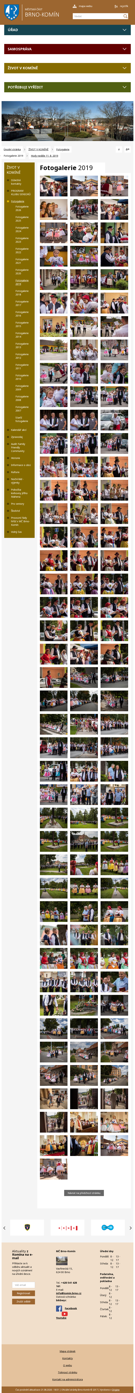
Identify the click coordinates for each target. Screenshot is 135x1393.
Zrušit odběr (24, 1301)
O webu (67, 1365)
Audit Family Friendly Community (18, 447)
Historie (15, 458)
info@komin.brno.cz (68, 1293)
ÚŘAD (13, 29)
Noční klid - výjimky (17, 480)
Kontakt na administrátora (67, 1379)
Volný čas (16, 531)
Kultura (15, 472)
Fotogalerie (62, 149)
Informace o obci (21, 465)
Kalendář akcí (18, 430)
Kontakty (67, 1358)
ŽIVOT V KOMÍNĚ (23, 68)
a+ (128, 149)
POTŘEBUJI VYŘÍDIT (25, 87)
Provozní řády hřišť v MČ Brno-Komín (20, 521)
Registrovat (23, 1293)
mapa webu (85, 6)
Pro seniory (17, 503)
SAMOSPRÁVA (20, 49)
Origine (116, 1389)
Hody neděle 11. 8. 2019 (44, 155)
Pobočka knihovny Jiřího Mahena (19, 493)
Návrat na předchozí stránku (84, 1193)
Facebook (71, 1308)
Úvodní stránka (12, 149)
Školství (15, 510)
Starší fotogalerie (21, 419)
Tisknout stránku (67, 1372)
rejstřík (123, 6)
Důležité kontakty (16, 181)
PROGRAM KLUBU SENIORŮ (21, 192)
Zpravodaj (17, 437)
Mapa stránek (67, 1351)
